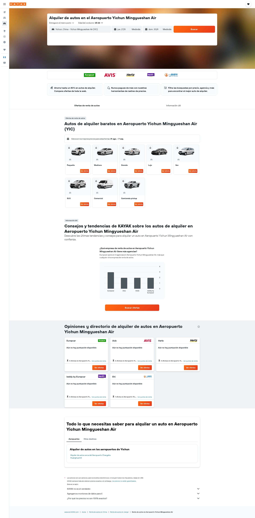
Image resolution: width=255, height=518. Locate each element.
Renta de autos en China (98, 512)
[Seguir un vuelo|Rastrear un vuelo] (4, 36)
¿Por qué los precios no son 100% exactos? (87, 498)
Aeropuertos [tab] (74, 439)
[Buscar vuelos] (4, 12)
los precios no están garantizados (124, 481)
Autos (84, 512)
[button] (4, 4)
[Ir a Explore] (4, 31)
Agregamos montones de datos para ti (84, 493)
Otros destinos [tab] (90, 439)
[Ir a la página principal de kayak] (18, 4)
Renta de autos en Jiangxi (119, 512)
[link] (132, 308)
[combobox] (61, 23)
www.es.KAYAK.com (71, 512)
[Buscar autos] (4, 23)
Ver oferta (84, 171)
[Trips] (4, 49)
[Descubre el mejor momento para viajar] (4, 42)
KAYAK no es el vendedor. (79, 488)
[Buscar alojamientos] (4, 17)
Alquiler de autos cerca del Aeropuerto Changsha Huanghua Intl (90, 456)
